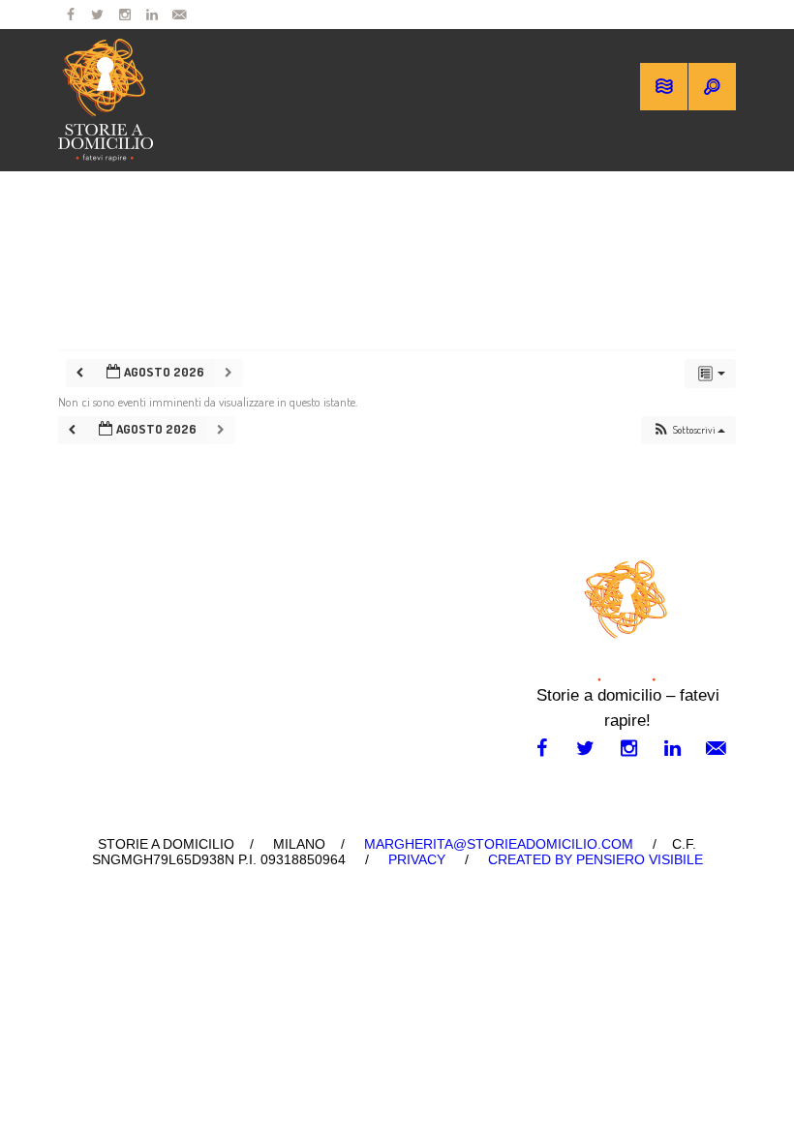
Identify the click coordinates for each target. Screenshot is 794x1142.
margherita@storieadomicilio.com (498, 844)
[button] (688, 430)
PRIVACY (416, 859)
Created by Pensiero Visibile (595, 859)
